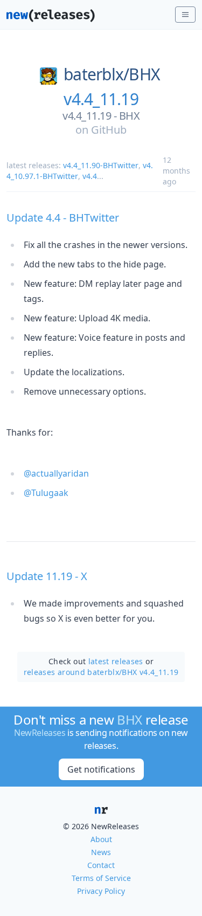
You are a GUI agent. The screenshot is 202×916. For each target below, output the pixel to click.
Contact (101, 865)
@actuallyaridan (56, 473)
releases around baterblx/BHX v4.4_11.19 (101, 672)
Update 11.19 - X (46, 576)
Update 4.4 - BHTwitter (62, 217)
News (101, 852)
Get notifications (101, 769)
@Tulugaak (46, 493)
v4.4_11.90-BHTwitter (100, 165)
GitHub (109, 129)
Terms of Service (101, 878)
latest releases (115, 661)
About (101, 839)
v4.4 (89, 176)
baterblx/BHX (112, 74)
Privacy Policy (101, 891)
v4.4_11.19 (101, 99)
